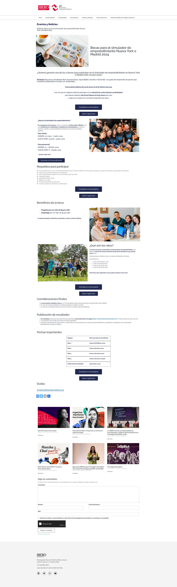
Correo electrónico (94, 504)
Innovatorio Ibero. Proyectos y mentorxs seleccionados (88, 431)
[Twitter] (44, 573)
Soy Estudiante (50, 17)
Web (39, 511)
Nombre (41, 504)
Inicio (40, 17)
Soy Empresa (74, 17)
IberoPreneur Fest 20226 (47, 431)
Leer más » (41, 435)
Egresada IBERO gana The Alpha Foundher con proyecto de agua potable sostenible (88, 468)
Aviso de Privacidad (44, 534)
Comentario (42, 485)
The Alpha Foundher (114, 467)
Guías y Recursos (102, 17)
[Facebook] (38, 573)
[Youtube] (55, 573)
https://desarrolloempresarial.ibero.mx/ (105, 319)
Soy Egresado (62, 17)
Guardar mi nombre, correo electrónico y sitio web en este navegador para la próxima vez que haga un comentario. (74, 518)
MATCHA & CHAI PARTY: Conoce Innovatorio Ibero (50, 468)
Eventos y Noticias (87, 17)
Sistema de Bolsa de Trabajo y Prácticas (122, 17)
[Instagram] (49, 573)
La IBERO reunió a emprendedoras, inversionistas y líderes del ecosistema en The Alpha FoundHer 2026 (122, 432)
